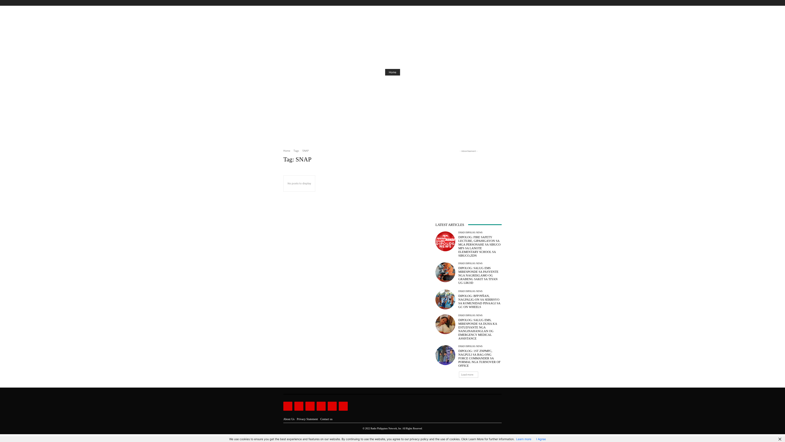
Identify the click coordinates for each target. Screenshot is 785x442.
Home (392, 72)
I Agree (541, 439)
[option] (392, 72)
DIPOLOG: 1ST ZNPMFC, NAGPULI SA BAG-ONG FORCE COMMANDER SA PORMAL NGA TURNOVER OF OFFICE (479, 358)
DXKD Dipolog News (470, 232)
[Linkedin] (309, 406)
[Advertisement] (468, 178)
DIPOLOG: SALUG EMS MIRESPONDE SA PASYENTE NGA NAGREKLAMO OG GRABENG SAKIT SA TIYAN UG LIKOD (478, 275)
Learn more (523, 439)
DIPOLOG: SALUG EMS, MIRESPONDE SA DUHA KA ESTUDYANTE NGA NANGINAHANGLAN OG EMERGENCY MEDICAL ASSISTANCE (477, 329)
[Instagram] (485, 3)
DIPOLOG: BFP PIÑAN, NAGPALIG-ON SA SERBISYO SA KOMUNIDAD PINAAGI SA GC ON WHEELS (479, 301)
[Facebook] (480, 3)
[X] (494, 3)
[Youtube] (499, 3)
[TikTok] (490, 3)
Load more (467, 374)
